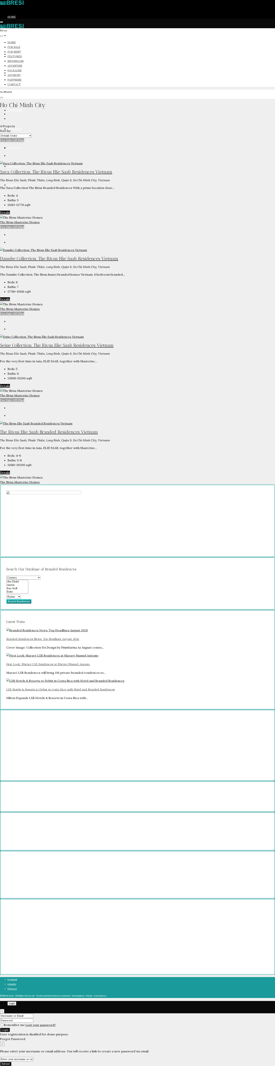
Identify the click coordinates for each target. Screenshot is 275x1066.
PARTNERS (14, 166)
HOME (11, 16)
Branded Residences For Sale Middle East (34, 887)
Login (4, 1029)
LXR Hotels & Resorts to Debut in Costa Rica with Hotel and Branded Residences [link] (60, 689)
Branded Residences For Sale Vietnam (33, 878)
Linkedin (11, 984)
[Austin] (17, 585)
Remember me (14, 1025)
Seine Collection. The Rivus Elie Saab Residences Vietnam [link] (57, 345)
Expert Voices (21, 954)
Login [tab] (12, 1003)
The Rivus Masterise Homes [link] (20, 222)
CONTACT (14, 185)
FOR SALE (13, 35)
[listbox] (16, 136)
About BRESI (20, 963)
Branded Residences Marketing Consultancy (36, 926)
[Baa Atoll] (17, 588)
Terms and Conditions (25, 796)
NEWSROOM (15, 91)
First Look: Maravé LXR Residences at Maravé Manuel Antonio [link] (48, 664)
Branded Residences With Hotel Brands (34, 940)
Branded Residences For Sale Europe (32, 869)
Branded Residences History (28, 959)
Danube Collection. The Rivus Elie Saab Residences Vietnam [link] (59, 258)
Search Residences (19, 601)
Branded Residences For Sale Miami (32, 835)
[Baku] (17, 591)
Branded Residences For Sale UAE (31, 883)
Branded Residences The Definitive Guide (35, 935)
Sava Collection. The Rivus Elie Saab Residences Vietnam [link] (56, 172)
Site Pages (19, 801)
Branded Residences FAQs (27, 931)
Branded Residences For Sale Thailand (33, 873)
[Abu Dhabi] (17, 581)
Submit (5, 1063)
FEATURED (14, 56)
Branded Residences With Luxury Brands (34, 945)
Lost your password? (40, 1025)
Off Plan (18, 140)
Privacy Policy (21, 791)
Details (5, 212)
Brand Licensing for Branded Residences (34, 921)
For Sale (6, 140)
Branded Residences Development (31, 917)
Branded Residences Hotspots (29, 949)
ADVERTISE (14, 110)
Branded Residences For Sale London (32, 839)
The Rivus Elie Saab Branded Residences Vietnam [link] (49, 432)
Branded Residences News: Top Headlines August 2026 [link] (42, 639)
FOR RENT (14, 51)
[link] (41, 163)
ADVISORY (14, 147)
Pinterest (12, 988)
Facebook (12, 979)
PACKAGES (14, 129)
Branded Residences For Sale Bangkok (33, 830)
